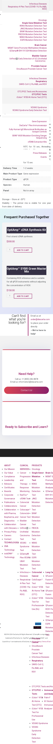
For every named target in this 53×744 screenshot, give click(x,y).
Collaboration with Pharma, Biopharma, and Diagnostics (11, 515)
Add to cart (23, 250)
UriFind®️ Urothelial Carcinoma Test (25, 533)
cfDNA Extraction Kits (37, 142)
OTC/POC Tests (39, 94)
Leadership (9, 480)
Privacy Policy (10, 532)
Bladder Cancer (39, 56)
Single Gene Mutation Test (34, 23)
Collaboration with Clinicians (10, 526)
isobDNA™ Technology (9, 555)
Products (37, 465)
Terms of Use (46, 641)
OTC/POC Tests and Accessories (32, 91)
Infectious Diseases (38, 4)
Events (44, 157)
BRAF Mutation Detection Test (33, 31)
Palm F (47, 697)
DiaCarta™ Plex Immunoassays (33, 125)
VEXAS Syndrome (39, 107)
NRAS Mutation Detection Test (33, 37)
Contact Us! (26, 390)
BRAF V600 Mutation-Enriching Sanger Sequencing (29, 136)
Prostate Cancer (39, 66)
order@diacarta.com (40, 319)
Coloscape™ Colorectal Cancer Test (25, 513)
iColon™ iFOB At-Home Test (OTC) (32, 97)
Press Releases (40, 153)
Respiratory (41, 81)
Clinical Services (24, 467)
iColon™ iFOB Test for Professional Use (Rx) (37, 603)
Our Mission (9, 469)
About (7, 465)
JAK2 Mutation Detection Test (33, 28)
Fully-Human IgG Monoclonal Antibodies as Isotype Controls (28, 130)
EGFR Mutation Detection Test (33, 40)
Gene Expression (39, 121)
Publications (9, 502)
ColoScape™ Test (37, 581)
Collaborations (10, 506)
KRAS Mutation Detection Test (33, 26)
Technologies (11, 542)
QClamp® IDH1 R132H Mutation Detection (28, 51)
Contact (7, 539)
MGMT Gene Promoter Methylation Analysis (27, 48)
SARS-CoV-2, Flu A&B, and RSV (33, 84)
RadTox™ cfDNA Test (25, 497)
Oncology (42, 20)
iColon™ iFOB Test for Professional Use (37, 714)
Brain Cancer (41, 45)
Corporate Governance (9, 497)
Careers (7, 535)
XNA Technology (9, 548)
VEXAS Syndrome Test (24, 546)
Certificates (9, 487)
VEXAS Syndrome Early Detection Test (29, 110)
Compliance (9, 476)
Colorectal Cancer (37, 574)
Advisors (8, 484)
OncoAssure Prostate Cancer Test (31, 69)
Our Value (8, 473)
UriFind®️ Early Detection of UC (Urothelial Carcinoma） (28, 60)
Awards (7, 491)
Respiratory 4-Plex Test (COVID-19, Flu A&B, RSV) (27, 8)
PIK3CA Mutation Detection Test (32, 34)
